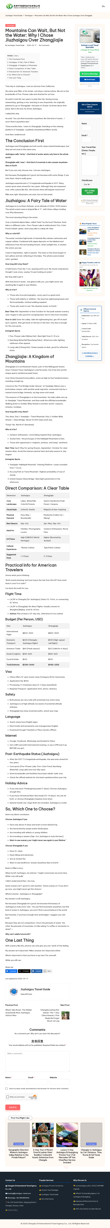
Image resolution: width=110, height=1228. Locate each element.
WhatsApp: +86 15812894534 (18, 1198)
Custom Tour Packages (49, 1190)
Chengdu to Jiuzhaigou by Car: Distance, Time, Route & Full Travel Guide (91, 1154)
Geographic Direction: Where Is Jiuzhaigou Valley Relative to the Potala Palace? (19, 1154)
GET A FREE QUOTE (90, 192)
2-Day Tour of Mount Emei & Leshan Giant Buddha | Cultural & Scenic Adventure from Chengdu (42, 1155)
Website (53, 1077)
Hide (15, 56)
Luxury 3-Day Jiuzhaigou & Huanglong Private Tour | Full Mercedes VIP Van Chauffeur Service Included (67, 1156)
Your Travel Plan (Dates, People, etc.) (89, 150)
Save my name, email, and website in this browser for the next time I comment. (39, 1089)
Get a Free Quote (47, 1199)
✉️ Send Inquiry (89, 79)
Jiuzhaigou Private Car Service (52, 1186)
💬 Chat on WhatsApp (90, 74)
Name (8, 1077)
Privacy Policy (13, 1210)
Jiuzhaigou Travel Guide (13, 16)
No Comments (44, 45)
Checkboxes (87, 180)
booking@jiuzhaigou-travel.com (19, 1193)
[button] (26, 994)
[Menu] (103, 6)
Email (31, 1077)
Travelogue (28, 16)
